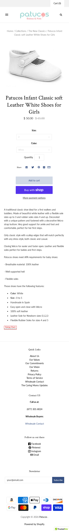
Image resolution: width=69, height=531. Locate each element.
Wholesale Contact (34, 381)
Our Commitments (34, 363)
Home (10, 31)
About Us (34, 356)
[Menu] (7, 15)
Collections (20, 31)
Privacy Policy (34, 374)
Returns (34, 370)
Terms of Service (34, 378)
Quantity (28, 157)
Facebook (36, 443)
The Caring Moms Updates (34, 385)
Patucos (43, 517)
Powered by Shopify (34, 524)
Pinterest (35, 447)
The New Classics (37, 31)
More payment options (34, 197)
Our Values (34, 359)
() (57, 3)
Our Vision (34, 367)
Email (36, 454)
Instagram (36, 451)
